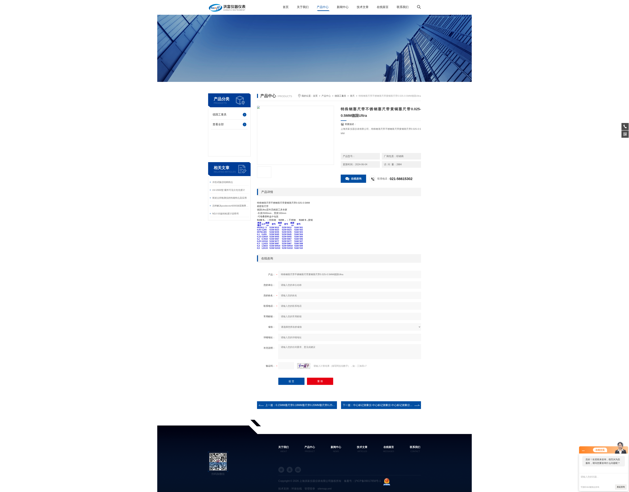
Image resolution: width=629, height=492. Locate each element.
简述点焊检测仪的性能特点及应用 (229, 198)
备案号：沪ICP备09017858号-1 (362, 481)
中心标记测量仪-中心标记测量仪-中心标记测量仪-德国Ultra (387, 405)
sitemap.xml (325, 488)
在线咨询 (356, 178)
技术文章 (363, 7)
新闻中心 (343, 7)
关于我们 (303, 7)
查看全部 (218, 124)
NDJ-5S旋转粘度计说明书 (225, 213)
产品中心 (323, 7)
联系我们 (403, 7)
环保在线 (296, 488)
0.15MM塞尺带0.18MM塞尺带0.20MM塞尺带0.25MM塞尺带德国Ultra (315, 405)
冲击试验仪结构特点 (222, 182)
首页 (286, 7)
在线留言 (383, 7)
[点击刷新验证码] (303, 366)
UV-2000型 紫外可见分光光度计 (228, 190)
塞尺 (352, 96)
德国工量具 (220, 114)
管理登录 (310, 488)
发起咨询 (621, 487)
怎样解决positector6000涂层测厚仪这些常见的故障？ (230, 205)
